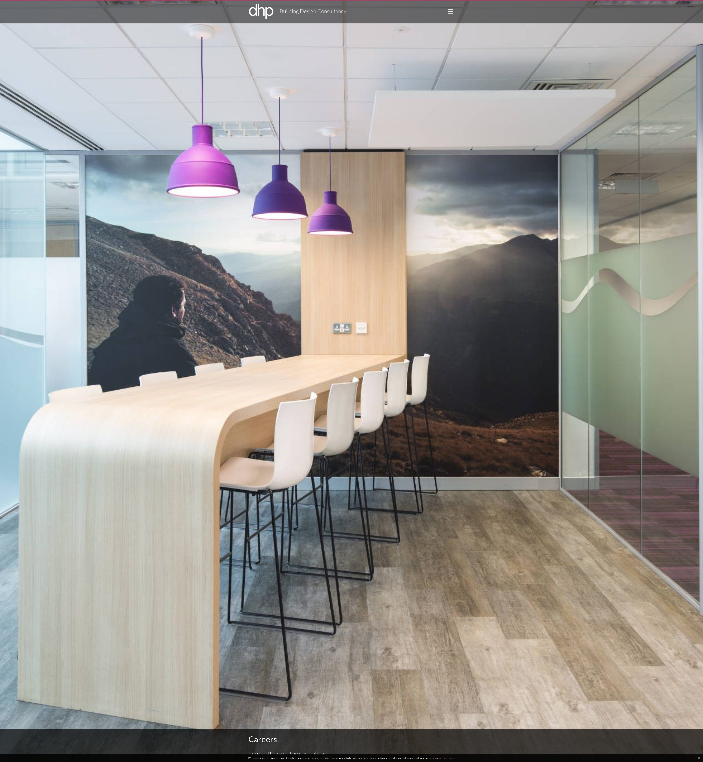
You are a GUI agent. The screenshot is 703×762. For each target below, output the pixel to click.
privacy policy (446, 757)
